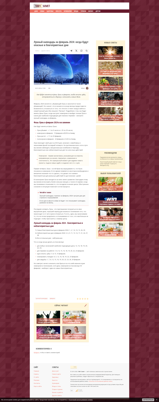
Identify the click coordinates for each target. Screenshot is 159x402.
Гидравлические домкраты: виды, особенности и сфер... (110, 103)
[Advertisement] (79, 26)
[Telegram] (71, 50)
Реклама (36, 380)
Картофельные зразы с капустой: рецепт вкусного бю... (110, 188)
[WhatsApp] (81, 50)
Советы (36, 374)
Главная (36, 371)
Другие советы (57, 395)
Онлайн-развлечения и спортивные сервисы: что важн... (110, 203)
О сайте (36, 377)
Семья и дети (56, 374)
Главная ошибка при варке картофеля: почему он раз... (110, 118)
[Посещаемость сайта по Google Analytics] (79, 390)
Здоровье (55, 377)
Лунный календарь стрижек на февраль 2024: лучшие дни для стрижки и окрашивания (62, 197)
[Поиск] (117, 6)
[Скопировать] (86, 50)
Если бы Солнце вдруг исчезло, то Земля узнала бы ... (110, 57)
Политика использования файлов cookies (100, 381)
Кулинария (55, 383)
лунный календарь (41, 298)
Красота (54, 380)
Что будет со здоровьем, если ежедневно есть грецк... (110, 72)
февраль (52, 298)
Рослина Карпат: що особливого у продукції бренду (74, 321)
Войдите (36, 352)
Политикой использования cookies (81, 400)
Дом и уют (55, 371)
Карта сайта (38, 386)
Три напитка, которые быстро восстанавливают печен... (74, 336)
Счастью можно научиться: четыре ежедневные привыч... (48, 321)
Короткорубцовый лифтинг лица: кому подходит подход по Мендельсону (111, 163)
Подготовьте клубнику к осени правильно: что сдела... (110, 87)
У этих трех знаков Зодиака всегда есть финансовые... (48, 336)
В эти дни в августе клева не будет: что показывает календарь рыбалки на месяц (62, 202)
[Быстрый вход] (122, 6)
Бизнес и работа (57, 392)
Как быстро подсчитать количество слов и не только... (110, 218)
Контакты (37, 383)
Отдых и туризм (57, 389)
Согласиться (148, 400)
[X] (76, 50)
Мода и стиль (56, 386)
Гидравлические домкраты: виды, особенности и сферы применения (111, 158)
